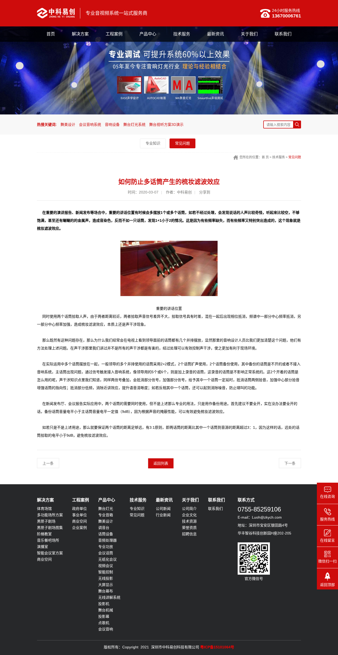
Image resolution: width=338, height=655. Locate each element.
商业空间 (44, 559)
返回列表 (160, 463)
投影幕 (103, 616)
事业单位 (79, 515)
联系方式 (246, 500)
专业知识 (152, 143)
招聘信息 (189, 534)
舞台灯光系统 (134, 124)
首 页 (265, 157)
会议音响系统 (90, 124)
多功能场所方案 (50, 515)
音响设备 (112, 124)
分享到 (204, 192)
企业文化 (189, 515)
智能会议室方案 (50, 553)
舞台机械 (105, 610)
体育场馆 (44, 508)
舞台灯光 (105, 508)
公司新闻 (163, 508)
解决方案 (80, 34)
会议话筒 (105, 553)
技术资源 (189, 521)
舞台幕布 (105, 591)
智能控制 (105, 572)
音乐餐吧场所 (48, 540)
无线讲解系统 (109, 597)
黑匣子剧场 (46, 521)
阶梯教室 (44, 534)
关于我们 (249, 34)
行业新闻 (163, 515)
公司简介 (189, 508)
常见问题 (182, 143)
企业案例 (79, 527)
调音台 (103, 527)
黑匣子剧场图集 (50, 527)
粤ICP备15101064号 (217, 647)
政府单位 (79, 508)
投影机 (103, 604)
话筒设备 (105, 534)
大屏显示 (105, 585)
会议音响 (105, 629)
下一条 (289, 463)
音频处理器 (107, 540)
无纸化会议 (107, 559)
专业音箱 (105, 515)
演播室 (42, 547)
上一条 (48, 463)
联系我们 (283, 34)
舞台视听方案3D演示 (166, 124)
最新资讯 (215, 34)
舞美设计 (67, 124)
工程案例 (114, 34)
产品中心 (147, 34)
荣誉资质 (189, 527)
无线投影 (105, 578)
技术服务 (181, 34)
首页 (50, 34)
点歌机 (103, 623)
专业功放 (105, 547)
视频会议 (105, 566)
